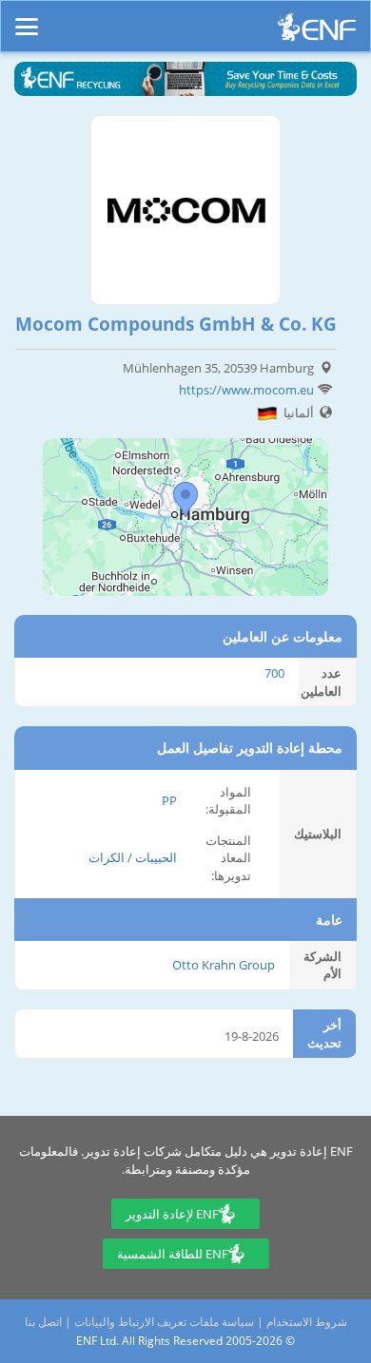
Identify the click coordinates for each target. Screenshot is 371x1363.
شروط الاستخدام (306, 1322)
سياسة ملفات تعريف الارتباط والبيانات (164, 1322)
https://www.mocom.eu (246, 389)
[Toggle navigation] (26, 18)
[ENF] (317, 31)
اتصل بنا (43, 1322)
